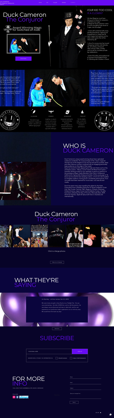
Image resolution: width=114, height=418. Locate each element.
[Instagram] (14, 397)
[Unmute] (11, 51)
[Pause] (9, 51)
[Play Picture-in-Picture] (35, 51)
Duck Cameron (56, 214)
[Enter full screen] (37, 51)
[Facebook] (17, 397)
